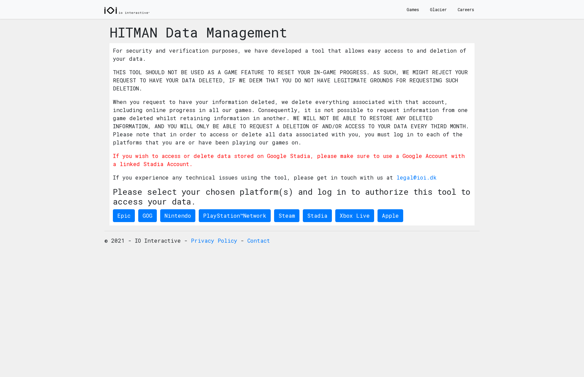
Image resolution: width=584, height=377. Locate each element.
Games (413, 9)
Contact (258, 240)
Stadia (317, 215)
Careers (466, 9)
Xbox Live (355, 215)
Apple (390, 215)
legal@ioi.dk (416, 177)
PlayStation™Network (234, 215)
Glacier (438, 9)
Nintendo (178, 215)
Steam (286, 215)
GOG (147, 215)
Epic (123, 215)
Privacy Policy (214, 240)
